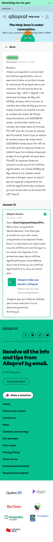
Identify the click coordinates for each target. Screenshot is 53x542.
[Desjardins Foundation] (14, 518)
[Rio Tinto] (14, 507)
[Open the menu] (4, 17)
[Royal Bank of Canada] (39, 518)
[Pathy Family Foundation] (39, 493)
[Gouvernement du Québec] (14, 493)
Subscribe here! (16, 381)
